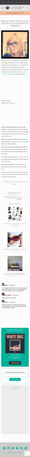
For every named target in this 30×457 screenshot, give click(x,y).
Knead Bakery (21, 141)
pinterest (22, 181)
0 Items (27, 2)
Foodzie (19, 65)
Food (16, 27)
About (12, 2)
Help (2, 2)
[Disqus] (15, 302)
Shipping (7, 2)
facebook (7, 181)
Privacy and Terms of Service (16, 452)
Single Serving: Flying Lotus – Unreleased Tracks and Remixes (12, 198)
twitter (14, 181)
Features (12, 27)
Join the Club (15, 363)
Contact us (18, 2)
